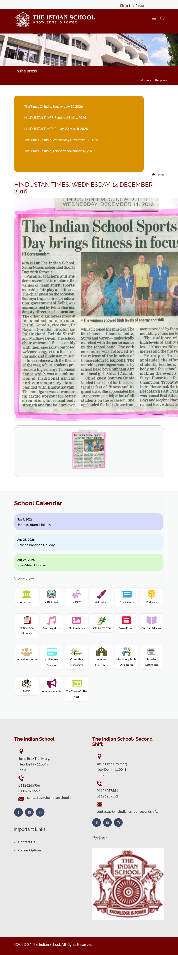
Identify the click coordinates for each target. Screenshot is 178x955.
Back (160, 175)
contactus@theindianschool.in (49, 797)
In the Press (134, 5)
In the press (159, 80)
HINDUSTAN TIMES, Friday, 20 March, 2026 (56, 129)
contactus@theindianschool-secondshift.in (128, 811)
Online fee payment (51, 662)
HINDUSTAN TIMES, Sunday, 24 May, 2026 (55, 117)
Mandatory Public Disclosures (126, 662)
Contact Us (26, 842)
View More (22, 578)
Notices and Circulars (27, 630)
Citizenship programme (76, 662)
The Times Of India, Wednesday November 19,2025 (61, 140)
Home (144, 80)
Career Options (29, 850)
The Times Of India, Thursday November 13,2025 (59, 151)
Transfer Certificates (151, 662)
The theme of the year (76, 694)
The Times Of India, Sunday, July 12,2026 (53, 106)
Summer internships (101, 662)
